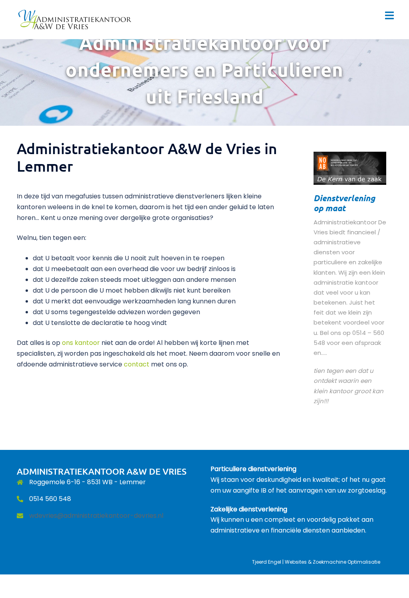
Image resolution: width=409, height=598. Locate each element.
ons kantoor (81, 342)
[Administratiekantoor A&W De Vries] (75, 19)
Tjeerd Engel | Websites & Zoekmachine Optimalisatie (316, 561)
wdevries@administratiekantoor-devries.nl (96, 515)
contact (136, 364)
